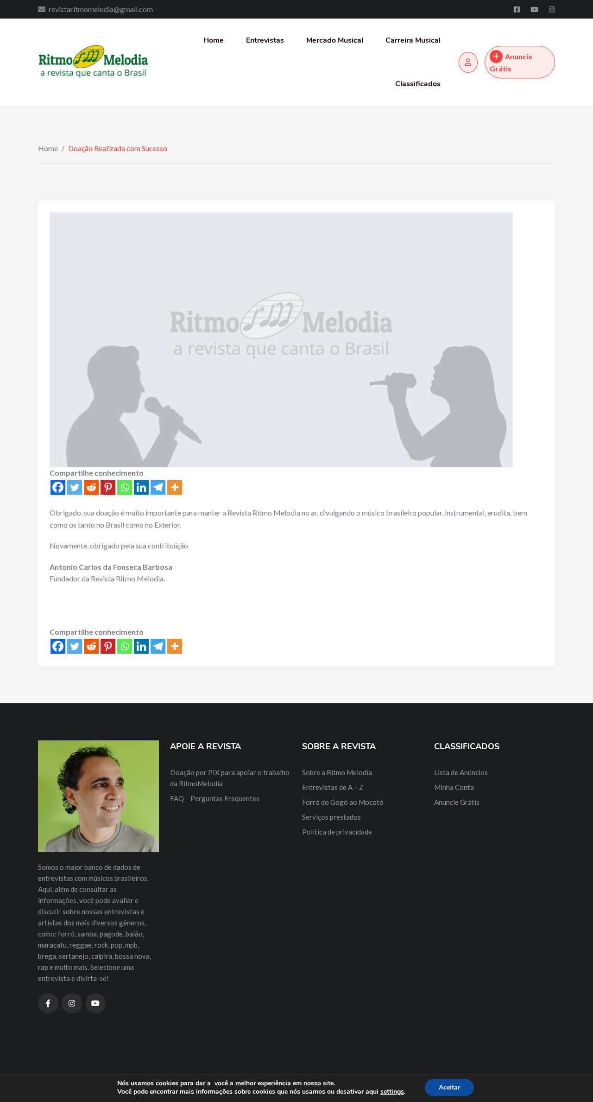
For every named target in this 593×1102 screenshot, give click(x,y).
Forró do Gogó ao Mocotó (343, 802)
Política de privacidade (337, 832)
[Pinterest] (108, 487)
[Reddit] (91, 487)
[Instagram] (552, 9)
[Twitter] (74, 487)
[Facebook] (517, 9)
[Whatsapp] (124, 487)
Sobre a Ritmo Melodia (337, 772)
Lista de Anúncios (461, 772)
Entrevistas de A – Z (333, 787)
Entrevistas (265, 40)
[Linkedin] (141, 487)
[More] (174, 487)
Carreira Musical (413, 40)
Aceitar (449, 1087)
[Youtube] (535, 9)
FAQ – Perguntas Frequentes (214, 798)
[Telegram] (158, 487)
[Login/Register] (468, 62)
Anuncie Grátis (511, 62)
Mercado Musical (334, 40)
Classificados (418, 84)
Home (213, 40)
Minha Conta (454, 787)
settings (392, 1092)
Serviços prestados (331, 817)
